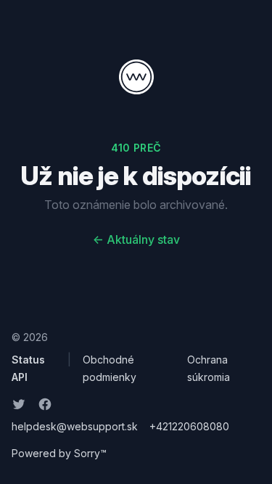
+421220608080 (189, 426)
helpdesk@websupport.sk (75, 426)
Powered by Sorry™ (59, 453)
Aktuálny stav (136, 239)
